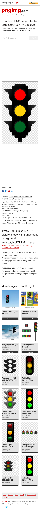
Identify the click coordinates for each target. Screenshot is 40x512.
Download (10, 319)
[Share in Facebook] (3, 191)
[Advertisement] (20, 61)
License (10, 495)
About (4, 495)
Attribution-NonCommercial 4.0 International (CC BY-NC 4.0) (17, 197)
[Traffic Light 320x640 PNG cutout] (30, 466)
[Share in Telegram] (6, 191)
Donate (22, 495)
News (16, 495)
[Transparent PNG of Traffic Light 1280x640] (30, 432)
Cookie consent (31, 495)
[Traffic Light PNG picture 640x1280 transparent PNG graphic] (30, 399)
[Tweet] (12, 191)
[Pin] (9, 191)
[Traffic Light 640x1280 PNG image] (10, 432)
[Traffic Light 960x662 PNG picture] (10, 465)
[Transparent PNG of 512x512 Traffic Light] (10, 366)
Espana (17, 3)
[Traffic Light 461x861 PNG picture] (29, 366)
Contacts (6, 497)
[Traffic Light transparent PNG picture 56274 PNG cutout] (10, 399)
